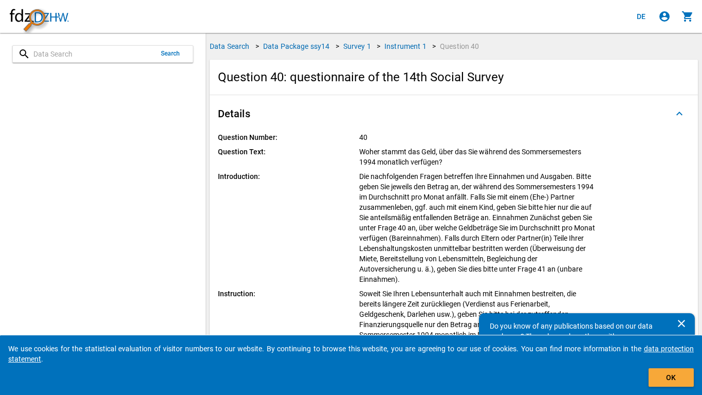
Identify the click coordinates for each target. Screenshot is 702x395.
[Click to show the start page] (39, 16)
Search (170, 53)
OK (671, 377)
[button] (454, 113)
